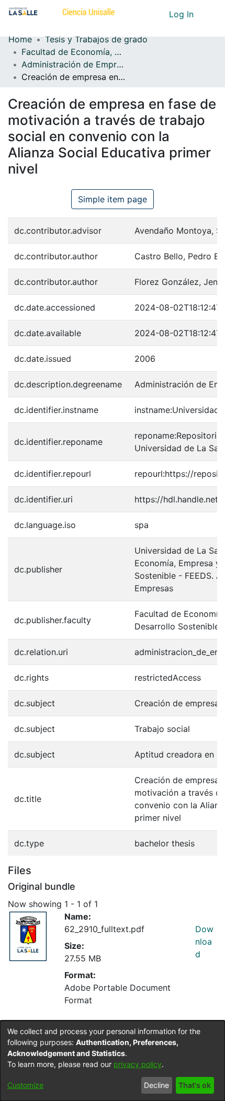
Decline (156, 1085)
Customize (25, 1085)
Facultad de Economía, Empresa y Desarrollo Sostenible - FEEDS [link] (73, 52)
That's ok (194, 1085)
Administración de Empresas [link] (73, 64)
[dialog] (112, 1060)
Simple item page (112, 199)
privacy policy (138, 1064)
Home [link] (20, 39)
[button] (141, 14)
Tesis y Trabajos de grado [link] (96, 39)
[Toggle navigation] (209, 14)
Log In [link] (182, 14)
